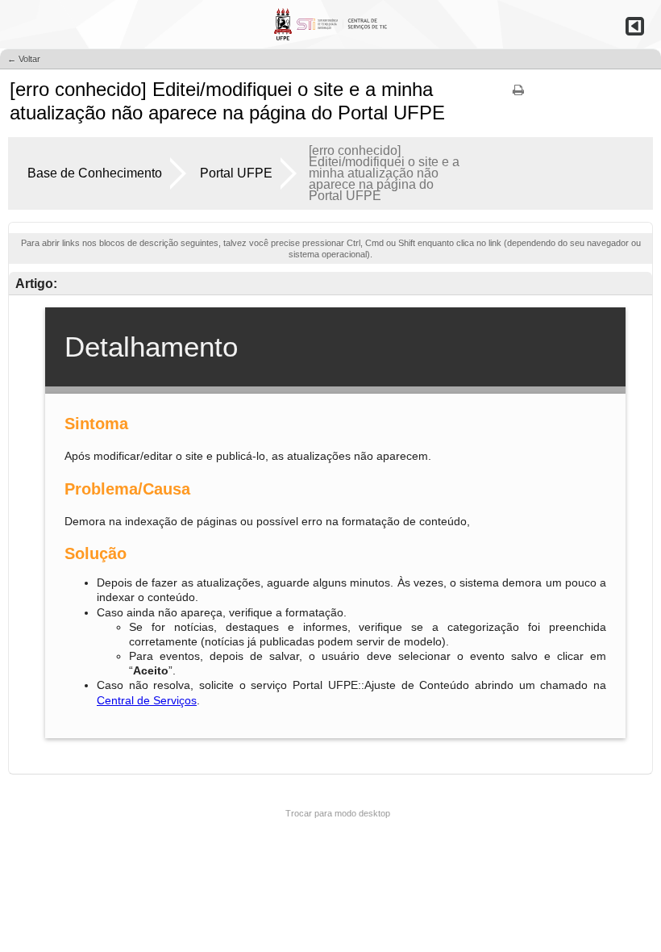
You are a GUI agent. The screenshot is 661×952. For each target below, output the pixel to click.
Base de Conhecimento (94, 173)
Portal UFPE (236, 173)
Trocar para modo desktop (337, 813)
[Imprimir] (518, 95)
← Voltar (23, 59)
